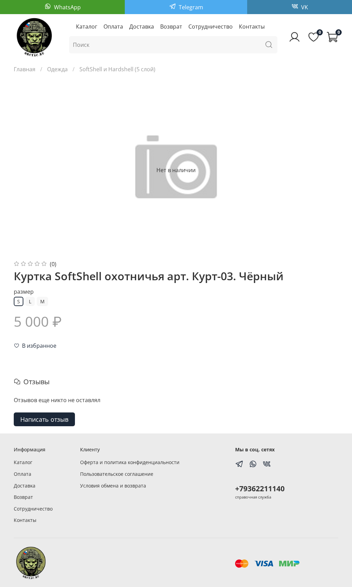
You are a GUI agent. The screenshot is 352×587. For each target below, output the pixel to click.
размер (24, 292)
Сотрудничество (210, 26)
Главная (24, 69)
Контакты (252, 26)
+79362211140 (260, 488)
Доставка (141, 26)
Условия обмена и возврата (113, 485)
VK (304, 7)
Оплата (113, 26)
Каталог (86, 26)
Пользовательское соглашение (116, 474)
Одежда (57, 69)
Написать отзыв (44, 419)
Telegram (190, 7)
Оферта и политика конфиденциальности (129, 462)
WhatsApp (67, 7)
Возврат (171, 26)
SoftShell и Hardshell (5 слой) (117, 69)
